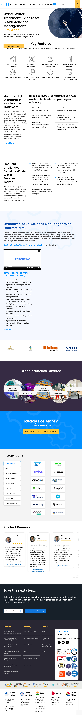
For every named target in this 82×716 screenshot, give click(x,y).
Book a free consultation (34, 611)
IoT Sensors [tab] (8, 488)
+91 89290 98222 (63, 635)
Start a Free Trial (77, 4)
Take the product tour (12, 611)
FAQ (43, 652)
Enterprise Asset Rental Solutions (11, 672)
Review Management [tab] (11, 503)
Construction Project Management (10, 666)
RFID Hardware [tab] (9, 483)
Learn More (9, 143)
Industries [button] (22, 4)
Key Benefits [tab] (50, 245)
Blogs (24, 652)
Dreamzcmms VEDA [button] (47, 4)
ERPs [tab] (6, 468)
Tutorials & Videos (45, 639)
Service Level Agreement (31, 658)
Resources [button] (32, 4)
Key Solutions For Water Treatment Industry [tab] (24, 245)
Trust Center (27, 665)
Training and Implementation (47, 645)
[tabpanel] (50, 488)
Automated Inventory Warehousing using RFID (11, 639)
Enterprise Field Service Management (11, 645)
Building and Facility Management (10, 659)
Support (44, 631)
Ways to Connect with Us (31, 638)
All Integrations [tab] (10, 464)
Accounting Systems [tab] (11, 473)
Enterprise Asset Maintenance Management (12, 632)
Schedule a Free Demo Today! (41, 431)
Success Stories (28, 645)
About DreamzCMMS (29, 631)
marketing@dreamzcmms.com (65, 4)
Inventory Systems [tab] (10, 493)
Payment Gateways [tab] (11, 478)
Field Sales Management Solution (11, 652)
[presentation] (74, 579)
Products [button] (13, 4)
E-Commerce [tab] (9, 498)
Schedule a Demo (13, 46)
